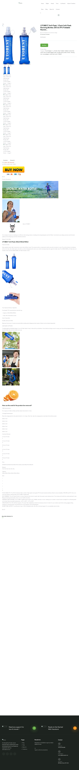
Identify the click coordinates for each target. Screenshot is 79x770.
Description (5, 160)
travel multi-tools (53, 54)
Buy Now (44, 45)
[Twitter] (3, 753)
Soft (41, 54)
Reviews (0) (12, 160)
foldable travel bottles (69, 50)
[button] (2, 25)
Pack (45, 52)
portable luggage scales (51, 52)
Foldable (62, 50)
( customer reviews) (44, 34)
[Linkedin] (14, 753)
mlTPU (41, 52)
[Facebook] (7, 753)
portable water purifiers (62, 52)
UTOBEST (59, 54)
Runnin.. (69, 52)
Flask (59, 50)
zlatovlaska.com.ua (6, 749)
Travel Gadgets (48, 50)
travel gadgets (46, 54)
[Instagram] (11, 753)
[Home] (20, 3)
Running (72, 52)
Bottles (55, 50)
